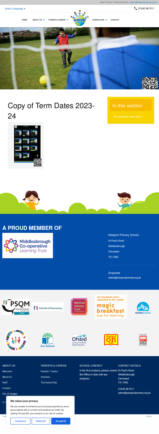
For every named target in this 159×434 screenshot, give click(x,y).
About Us (37, 20)
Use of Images (9, 393)
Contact (115, 20)
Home (24, 20)
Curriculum (98, 20)
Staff (5, 382)
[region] (40, 412)
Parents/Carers (57, 20)
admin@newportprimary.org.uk (143, 2)
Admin (149, 416)
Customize (20, 421)
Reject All (40, 421)
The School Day (49, 382)
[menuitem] (24, 20)
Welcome (7, 371)
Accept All (61, 421)
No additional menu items (128, 116)
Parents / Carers (49, 371)
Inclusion (45, 377)
